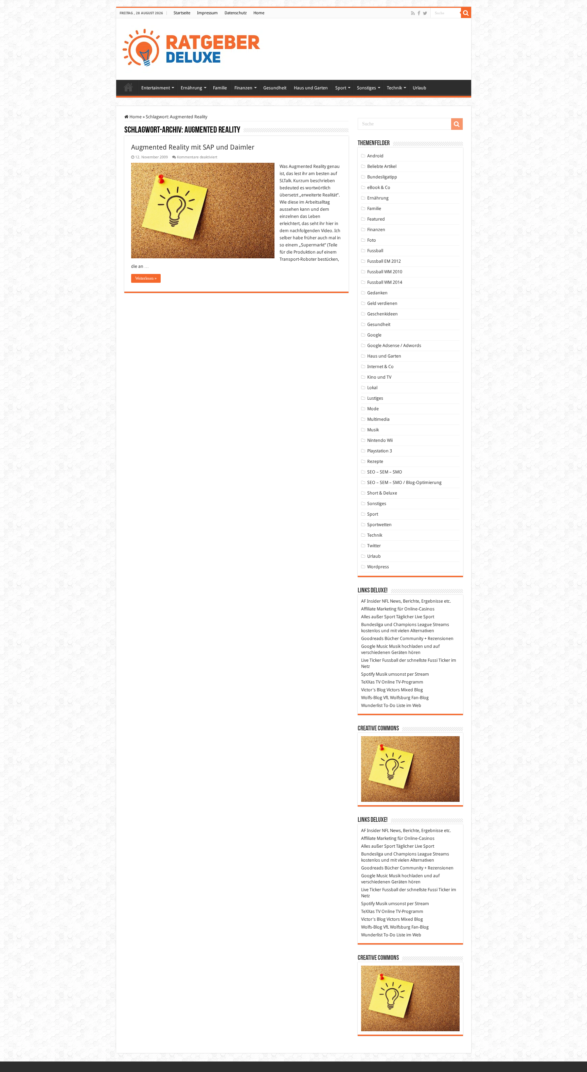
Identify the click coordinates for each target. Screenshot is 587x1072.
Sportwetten (379, 524)
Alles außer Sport (378, 616)
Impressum (207, 13)
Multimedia (378, 419)
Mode (373, 408)
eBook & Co (378, 187)
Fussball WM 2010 (384, 271)
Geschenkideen (382, 313)
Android (375, 155)
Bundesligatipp (382, 176)
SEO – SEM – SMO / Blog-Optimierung (404, 482)
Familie (220, 87)
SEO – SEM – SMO (384, 471)
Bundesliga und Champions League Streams (405, 624)
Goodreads (372, 638)
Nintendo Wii (380, 440)
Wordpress (378, 566)
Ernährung (191, 87)
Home (258, 13)
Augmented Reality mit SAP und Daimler (192, 147)
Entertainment (155, 87)
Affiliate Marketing (378, 608)
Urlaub (419, 87)
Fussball (375, 250)
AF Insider (371, 601)
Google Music (374, 646)
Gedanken (377, 292)
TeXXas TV (370, 682)
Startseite (182, 13)
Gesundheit (274, 87)
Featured (376, 219)
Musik (373, 429)
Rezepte (375, 461)
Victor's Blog (373, 689)
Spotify (368, 674)
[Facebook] (419, 13)
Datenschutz (236, 13)
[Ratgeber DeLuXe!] (194, 48)
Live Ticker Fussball (379, 660)
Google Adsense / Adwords (394, 345)
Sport (340, 87)
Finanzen (243, 87)
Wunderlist (372, 705)
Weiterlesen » (146, 278)
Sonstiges (366, 87)
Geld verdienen (382, 303)
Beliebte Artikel (381, 166)
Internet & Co (380, 366)
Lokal (372, 387)
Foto (371, 240)
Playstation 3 (379, 450)
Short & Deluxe (382, 493)
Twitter (374, 545)
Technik (394, 87)
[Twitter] (425, 13)
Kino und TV (379, 377)
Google (374, 335)
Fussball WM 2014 (384, 282)
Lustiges (375, 398)
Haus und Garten (311, 87)
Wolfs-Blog (371, 697)
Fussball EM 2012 (384, 261)
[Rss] (412, 13)
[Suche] (466, 13)
